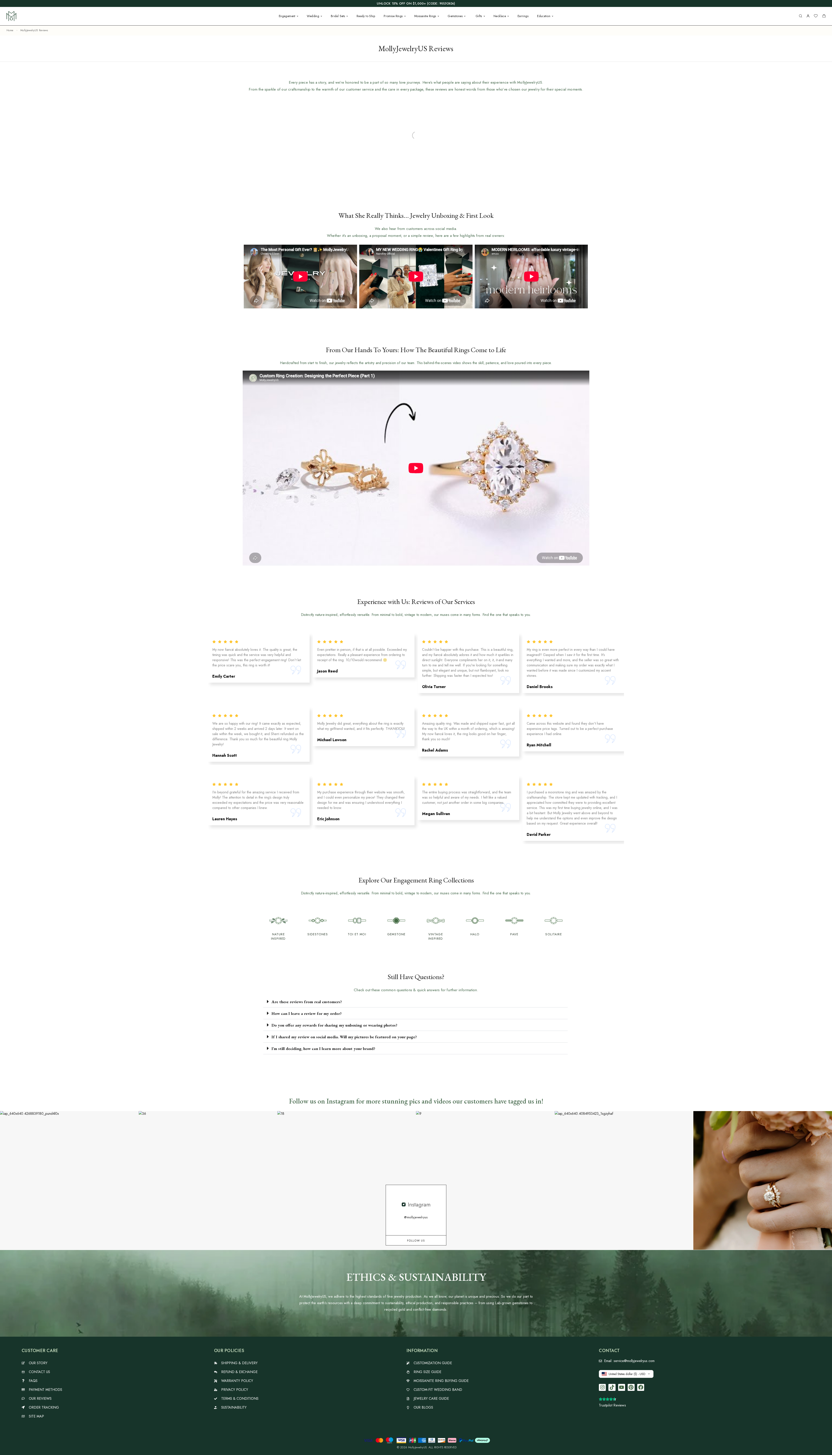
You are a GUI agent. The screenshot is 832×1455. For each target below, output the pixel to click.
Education (543, 16)
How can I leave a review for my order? (306, 1013)
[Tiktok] (611, 1387)
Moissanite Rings (425, 16)
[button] (415, 1001)
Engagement (287, 16)
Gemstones (455, 16)
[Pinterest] (631, 1387)
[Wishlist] (816, 16)
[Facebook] (640, 1387)
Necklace (500, 16)
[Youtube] (621, 1387)
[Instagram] (602, 1387)
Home (9, 30)
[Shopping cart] (824, 16)
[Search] (800, 16)
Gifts (479, 16)
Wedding (313, 16)
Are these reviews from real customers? (306, 1001)
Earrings (523, 16)
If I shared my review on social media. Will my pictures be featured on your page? (344, 1037)
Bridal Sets (338, 16)
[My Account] (808, 16)
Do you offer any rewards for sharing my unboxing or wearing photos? (334, 1025)
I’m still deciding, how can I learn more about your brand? (323, 1048)
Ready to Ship (366, 16)
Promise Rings (393, 16)
